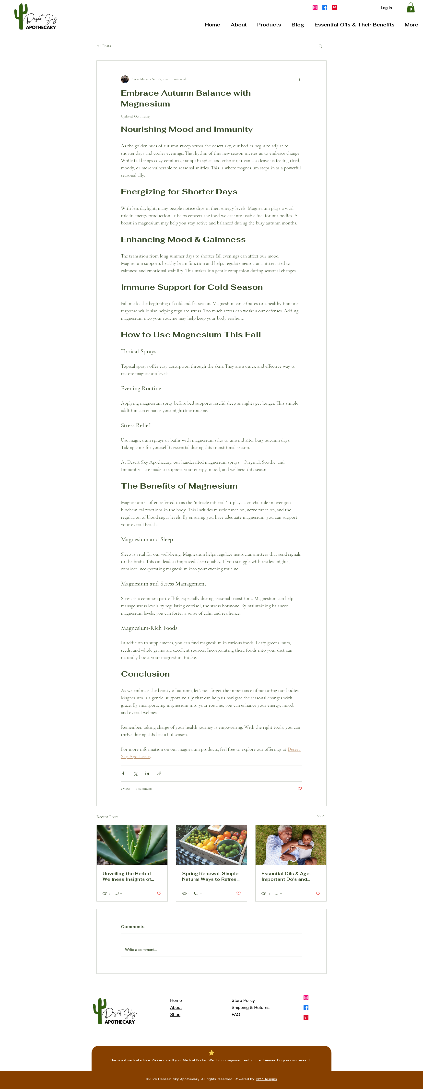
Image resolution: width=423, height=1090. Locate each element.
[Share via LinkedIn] (147, 773)
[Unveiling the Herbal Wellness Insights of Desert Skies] (132, 845)
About (176, 1007)
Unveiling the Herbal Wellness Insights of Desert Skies (127, 876)
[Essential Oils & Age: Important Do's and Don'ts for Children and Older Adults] (291, 845)
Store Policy (243, 1000)
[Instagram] (315, 7)
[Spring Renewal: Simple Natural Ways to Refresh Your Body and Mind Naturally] (211, 845)
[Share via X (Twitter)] (135, 773)
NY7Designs (266, 1079)
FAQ (236, 1014)
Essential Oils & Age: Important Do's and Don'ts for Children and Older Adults (288, 876)
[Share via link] (159, 773)
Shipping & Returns (251, 1007)
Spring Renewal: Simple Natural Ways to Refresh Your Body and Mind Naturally (210, 876)
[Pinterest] (334, 7)
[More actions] (299, 79)
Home (176, 1000)
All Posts (103, 45)
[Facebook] (324, 7)
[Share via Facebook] (123, 773)
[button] (411, 7)
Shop (175, 1014)
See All (322, 816)
